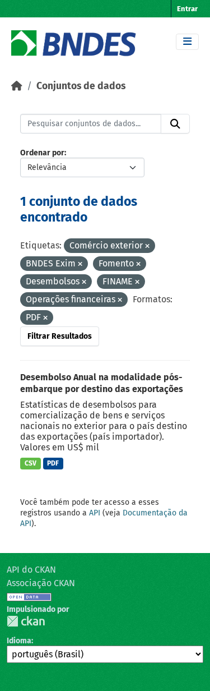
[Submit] (175, 124)
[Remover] (147, 246)
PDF (53, 463)
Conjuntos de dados (80, 86)
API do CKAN (31, 569)
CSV (30, 463)
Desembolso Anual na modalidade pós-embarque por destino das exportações (101, 383)
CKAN (26, 621)
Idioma (19, 641)
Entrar (187, 8)
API (94, 513)
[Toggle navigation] (187, 42)
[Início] (16, 86)
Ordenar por (42, 153)
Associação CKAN (41, 583)
